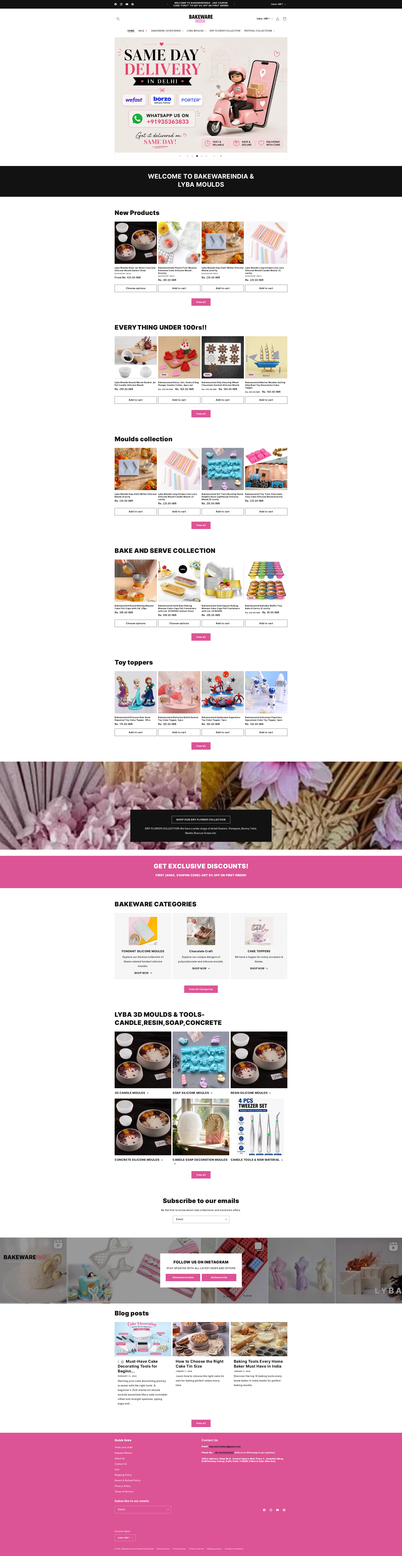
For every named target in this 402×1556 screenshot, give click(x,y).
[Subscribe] (225, 1219)
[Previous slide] (180, 156)
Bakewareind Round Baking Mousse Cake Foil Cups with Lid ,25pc (134, 607)
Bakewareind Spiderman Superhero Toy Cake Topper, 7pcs (221, 718)
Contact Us (121, 1464)
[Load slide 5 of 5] (206, 156)
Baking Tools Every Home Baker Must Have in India (258, 1364)
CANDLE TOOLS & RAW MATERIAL (255, 1159)
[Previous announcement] (167, 4)
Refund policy (163, 1549)
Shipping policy (214, 1549)
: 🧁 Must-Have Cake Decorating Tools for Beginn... (138, 1366)
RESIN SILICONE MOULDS (249, 1092)
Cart (117, 1469)
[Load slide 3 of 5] (197, 156)
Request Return (123, 1453)
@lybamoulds (219, 1277)
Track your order (124, 1447)
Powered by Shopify (145, 1549)
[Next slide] (214, 156)
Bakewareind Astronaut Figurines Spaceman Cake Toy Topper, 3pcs (263, 718)
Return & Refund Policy (127, 1480)
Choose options (136, 288)
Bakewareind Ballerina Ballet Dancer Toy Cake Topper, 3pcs (178, 718)
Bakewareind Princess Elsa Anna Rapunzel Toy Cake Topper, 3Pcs (132, 718)
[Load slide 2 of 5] (192, 156)
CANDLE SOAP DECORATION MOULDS (200, 1159)
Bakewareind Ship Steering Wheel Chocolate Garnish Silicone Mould (220, 383)
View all (201, 302)
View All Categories (201, 989)
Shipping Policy (123, 1475)
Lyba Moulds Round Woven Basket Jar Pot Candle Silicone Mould (135, 383)
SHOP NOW (141, 973)
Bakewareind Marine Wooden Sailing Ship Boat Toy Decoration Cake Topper (265, 385)
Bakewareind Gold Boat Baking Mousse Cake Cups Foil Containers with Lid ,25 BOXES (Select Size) (177, 608)
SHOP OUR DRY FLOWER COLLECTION (201, 819)
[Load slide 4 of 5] (201, 156)
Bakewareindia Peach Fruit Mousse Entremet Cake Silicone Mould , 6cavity (177, 270)
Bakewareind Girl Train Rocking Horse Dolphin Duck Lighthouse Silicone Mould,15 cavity (222, 497)
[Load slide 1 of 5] (187, 156)
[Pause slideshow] (222, 156)
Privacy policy (179, 1549)
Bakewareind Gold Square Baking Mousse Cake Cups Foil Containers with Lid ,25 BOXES (221, 608)
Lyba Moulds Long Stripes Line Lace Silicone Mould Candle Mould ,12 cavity (264, 270)
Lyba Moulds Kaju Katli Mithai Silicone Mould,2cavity (223, 269)
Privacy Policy (123, 1486)
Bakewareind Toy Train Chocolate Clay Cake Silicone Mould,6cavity (264, 495)
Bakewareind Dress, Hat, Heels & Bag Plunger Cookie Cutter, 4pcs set (178, 383)
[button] (118, 18)
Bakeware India (128, 1549)
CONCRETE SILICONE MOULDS (137, 1159)
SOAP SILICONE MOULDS (191, 1092)
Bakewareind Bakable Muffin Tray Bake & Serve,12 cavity (263, 607)
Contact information (234, 1549)
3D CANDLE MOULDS (130, 1092)
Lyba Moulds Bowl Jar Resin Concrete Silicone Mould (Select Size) (135, 269)
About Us (120, 1458)
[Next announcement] (234, 4)
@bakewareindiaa (183, 1277)
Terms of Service (124, 1491)
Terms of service (196, 1549)
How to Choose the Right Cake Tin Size (200, 1364)
